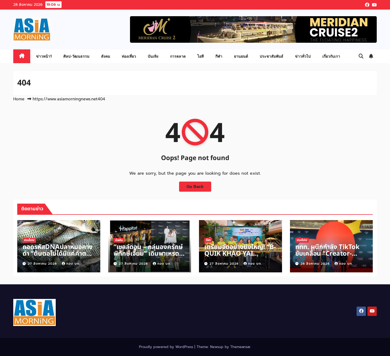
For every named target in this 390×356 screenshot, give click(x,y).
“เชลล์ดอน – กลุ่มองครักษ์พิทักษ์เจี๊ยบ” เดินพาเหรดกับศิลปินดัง (148, 253)
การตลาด (178, 56)
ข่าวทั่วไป (303, 56)
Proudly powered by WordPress (166, 346)
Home (18, 99)
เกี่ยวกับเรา (331, 56)
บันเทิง (153, 56)
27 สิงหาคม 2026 (43, 263)
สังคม (105, 56)
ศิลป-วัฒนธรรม (76, 56)
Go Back (195, 186)
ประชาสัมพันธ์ (271, 56)
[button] (361, 56)
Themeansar (240, 346)
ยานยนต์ (241, 56)
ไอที (200, 56)
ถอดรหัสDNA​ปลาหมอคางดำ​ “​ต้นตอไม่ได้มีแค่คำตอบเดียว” (58, 253)
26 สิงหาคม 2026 (316, 263)
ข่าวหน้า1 (44, 56)
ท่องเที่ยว (129, 56)
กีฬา (218, 56)
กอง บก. (73, 263)
